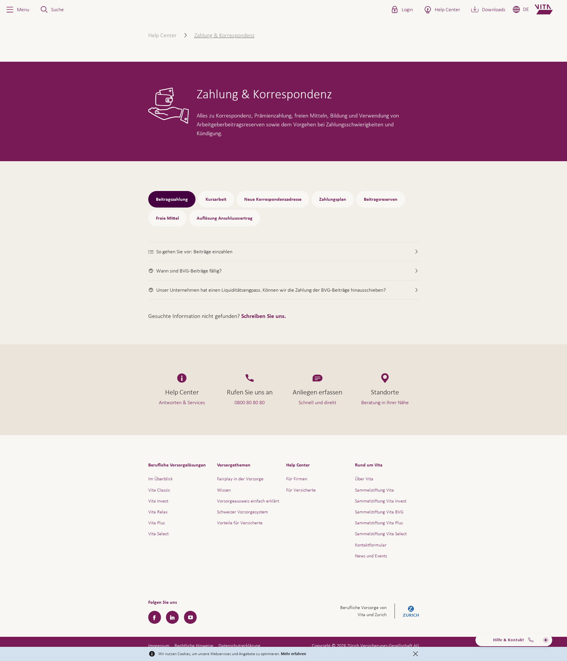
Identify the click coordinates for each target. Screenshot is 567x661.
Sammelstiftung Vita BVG (379, 511)
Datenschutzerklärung (239, 645)
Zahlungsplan (332, 199)
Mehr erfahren (293, 654)
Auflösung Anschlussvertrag (224, 218)
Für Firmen (296, 478)
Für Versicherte (301, 489)
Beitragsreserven (380, 199)
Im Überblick (160, 478)
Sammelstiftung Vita (374, 489)
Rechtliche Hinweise (194, 645)
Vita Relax (158, 511)
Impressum (159, 645)
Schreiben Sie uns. (263, 316)
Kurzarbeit (216, 199)
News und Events (371, 555)
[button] (17, 9)
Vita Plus (156, 522)
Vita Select (158, 533)
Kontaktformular (371, 544)
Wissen (224, 489)
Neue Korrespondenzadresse (273, 199)
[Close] (415, 653)
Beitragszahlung (172, 199)
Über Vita (364, 478)
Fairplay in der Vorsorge (240, 478)
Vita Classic (159, 489)
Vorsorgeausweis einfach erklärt (248, 500)
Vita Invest (158, 500)
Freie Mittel (167, 218)
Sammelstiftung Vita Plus (379, 522)
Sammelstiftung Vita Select (381, 533)
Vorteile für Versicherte (240, 522)
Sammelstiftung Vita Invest (380, 500)
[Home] (548, 9)
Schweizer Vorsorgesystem (242, 511)
